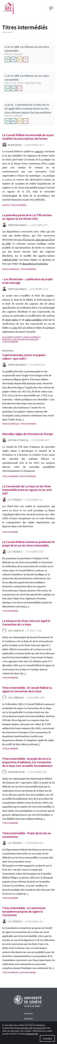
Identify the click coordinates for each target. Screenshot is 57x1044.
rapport (39, 151)
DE (13, 59)
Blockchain (8, 350)
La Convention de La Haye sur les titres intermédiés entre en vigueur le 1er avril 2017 (27, 489)
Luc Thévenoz (15, 499)
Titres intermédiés (18, 205)
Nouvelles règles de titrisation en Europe (27, 434)
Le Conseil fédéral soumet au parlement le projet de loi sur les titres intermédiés (28, 543)
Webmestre (28, 1018)
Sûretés (5, 205)
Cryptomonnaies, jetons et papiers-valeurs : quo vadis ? (24, 356)
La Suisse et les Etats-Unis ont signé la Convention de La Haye (26, 622)
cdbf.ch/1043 (10, 259)
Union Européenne (28, 476)
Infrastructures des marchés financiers (20, 339)
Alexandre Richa (16, 772)
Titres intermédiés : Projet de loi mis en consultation (26, 834)
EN (19, 59)
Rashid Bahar (14, 145)
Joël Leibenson (16, 630)
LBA (15, 327)
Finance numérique (10, 269)
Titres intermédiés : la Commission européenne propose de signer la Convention (24, 911)
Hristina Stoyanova (18, 440)
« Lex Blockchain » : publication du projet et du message (27, 280)
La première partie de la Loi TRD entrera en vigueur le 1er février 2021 (27, 216)
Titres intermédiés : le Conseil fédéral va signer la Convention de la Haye (27, 689)
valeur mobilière (33, 319)
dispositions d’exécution (35, 263)
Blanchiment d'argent (12, 337)
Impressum (28, 1013)
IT (25, 59)
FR (7, 59)
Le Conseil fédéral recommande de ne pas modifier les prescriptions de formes (28, 136)
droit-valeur (11, 319)
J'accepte (47, 1038)
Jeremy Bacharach (17, 225)
